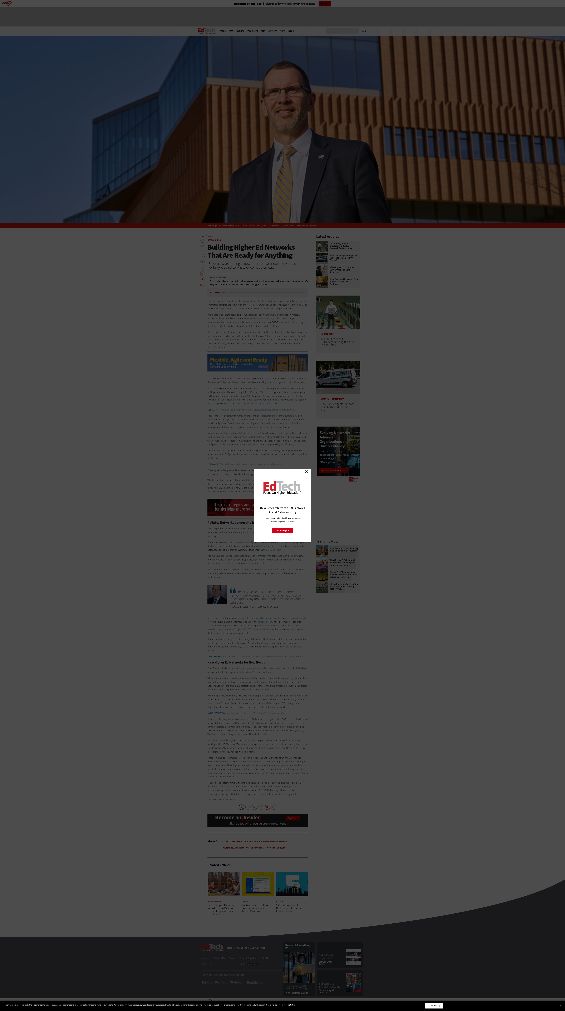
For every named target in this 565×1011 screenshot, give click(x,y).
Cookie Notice (289, 1005)
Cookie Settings (434, 1005)
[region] (282, 1006)
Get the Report (282, 530)
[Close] (560, 1005)
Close (306, 472)
